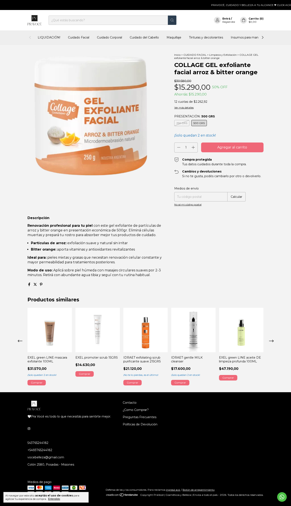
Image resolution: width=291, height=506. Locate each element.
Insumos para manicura (248, 37)
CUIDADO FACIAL (194, 54)
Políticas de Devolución (140, 424)
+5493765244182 (39, 450)
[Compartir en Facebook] (29, 284)
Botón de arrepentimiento (199, 489)
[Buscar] (172, 20)
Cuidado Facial (78, 37)
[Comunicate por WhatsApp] (282, 497)
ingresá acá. (173, 489)
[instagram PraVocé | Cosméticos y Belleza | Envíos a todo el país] (28, 429)
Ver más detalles (184, 107)
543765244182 (37, 443)
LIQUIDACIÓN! (49, 37)
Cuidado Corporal (109, 37)
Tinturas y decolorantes (206, 37)
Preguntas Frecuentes (139, 417)
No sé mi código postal (188, 204)
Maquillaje (174, 37)
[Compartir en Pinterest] (41, 284)
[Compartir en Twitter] (35, 284)
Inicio (177, 54)
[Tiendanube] (122, 495)
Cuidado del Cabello (144, 37)
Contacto (130, 403)
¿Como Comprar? (136, 410)
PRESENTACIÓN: (194, 116)
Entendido (54, 498)
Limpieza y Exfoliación (223, 54)
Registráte (228, 21)
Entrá (226, 18)
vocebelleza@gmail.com (45, 457)
